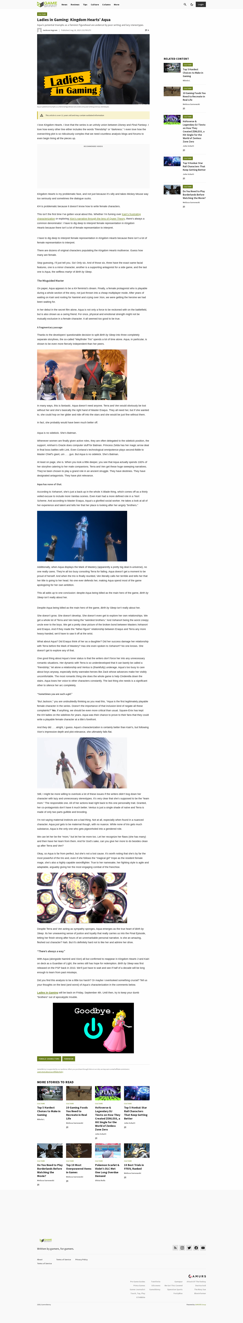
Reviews (75, 4)
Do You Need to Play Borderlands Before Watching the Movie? (50, 1170)
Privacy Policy (81, 1259)
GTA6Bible (140, 1297)
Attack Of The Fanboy (196, 1281)
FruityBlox (178, 1293)
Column (106, 4)
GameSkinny (154, 1289)
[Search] (185, 4)
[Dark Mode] (192, 4)
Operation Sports (175, 1289)
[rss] (175, 1248)
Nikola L (40, 1119)
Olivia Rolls (100, 1180)
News (64, 4)
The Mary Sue (200, 1289)
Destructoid (200, 1285)
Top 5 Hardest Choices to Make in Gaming (48, 1111)
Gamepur (179, 1281)
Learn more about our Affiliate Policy (50, 1072)
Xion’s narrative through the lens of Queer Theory (97, 218)
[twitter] (189, 1248)
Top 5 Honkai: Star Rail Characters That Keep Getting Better (136, 1113)
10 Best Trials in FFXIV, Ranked (134, 1166)
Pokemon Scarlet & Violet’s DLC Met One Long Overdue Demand (107, 1170)
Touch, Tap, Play (137, 1293)
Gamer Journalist (137, 1289)
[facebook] (196, 1248)
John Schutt (100, 1134)
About (39, 1259)
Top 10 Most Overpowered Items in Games (78, 1168)
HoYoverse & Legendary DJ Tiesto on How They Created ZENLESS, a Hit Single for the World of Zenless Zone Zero (107, 1118)
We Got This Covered (174, 1285)
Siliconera (155, 1285)
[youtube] (203, 1248)
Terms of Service (63, 1259)
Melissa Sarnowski (74, 1123)
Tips (85, 4)
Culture (95, 4)
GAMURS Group (200, 1304)
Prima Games (139, 1285)
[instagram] (182, 1248)
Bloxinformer (200, 1293)
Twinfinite (155, 1281)
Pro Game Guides (137, 1281)
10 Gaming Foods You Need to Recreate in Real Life (77, 1113)
